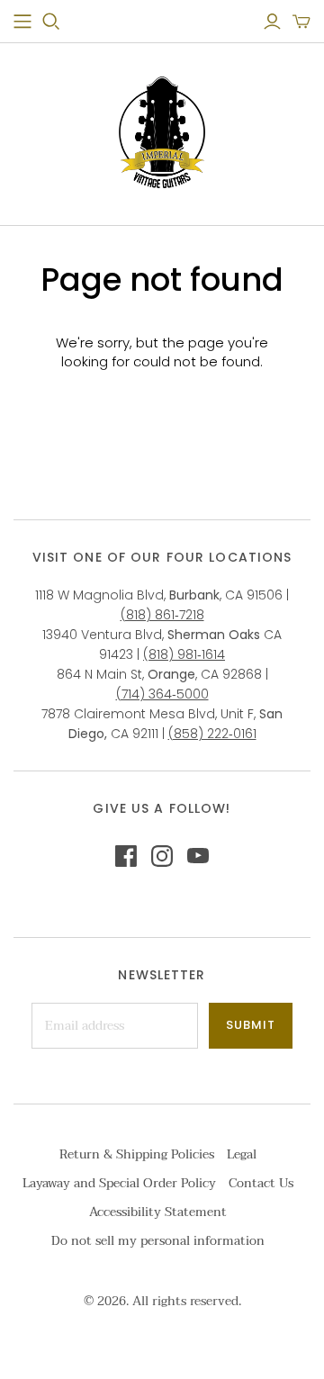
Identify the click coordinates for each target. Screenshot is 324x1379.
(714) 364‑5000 (162, 694)
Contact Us (261, 1183)
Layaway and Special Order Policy (119, 1183)
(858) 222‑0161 (212, 734)
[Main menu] (23, 22)
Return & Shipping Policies (136, 1154)
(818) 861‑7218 (162, 615)
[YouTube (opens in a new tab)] (198, 856)
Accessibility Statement (158, 1212)
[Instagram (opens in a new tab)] (162, 856)
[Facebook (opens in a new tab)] (126, 856)
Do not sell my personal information (158, 1240)
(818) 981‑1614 (184, 654)
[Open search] (51, 22)
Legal (241, 1154)
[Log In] (272, 22)
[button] (301, 22)
